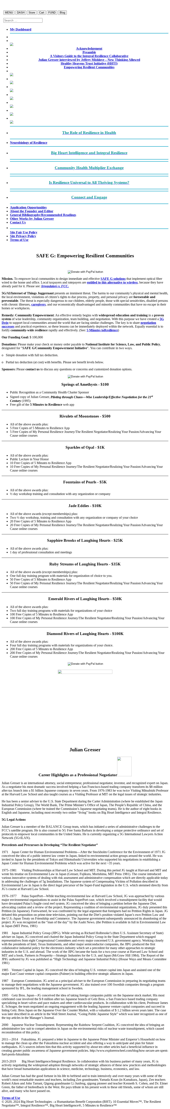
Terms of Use (11, 1098)
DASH (20, 12)
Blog (62, 12)
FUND (52, 12)
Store (32, 12)
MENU (9, 12)
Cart (41, 12)
